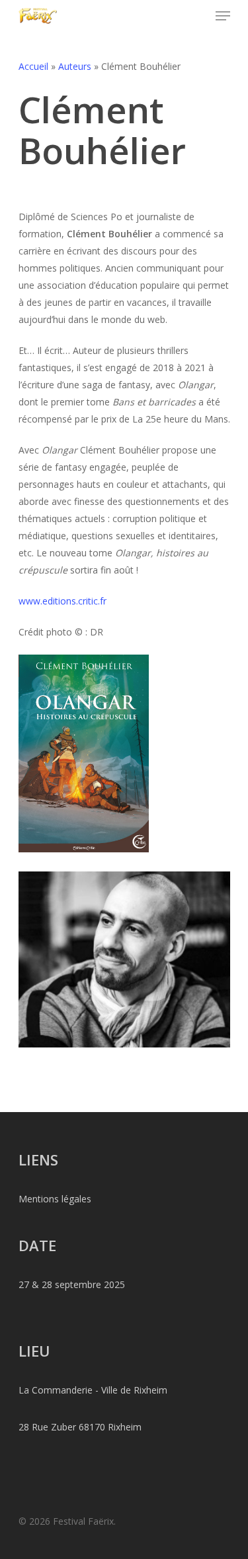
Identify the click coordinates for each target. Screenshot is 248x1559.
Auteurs (74, 66)
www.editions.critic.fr (62, 601)
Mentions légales (55, 1198)
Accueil (33, 66)
